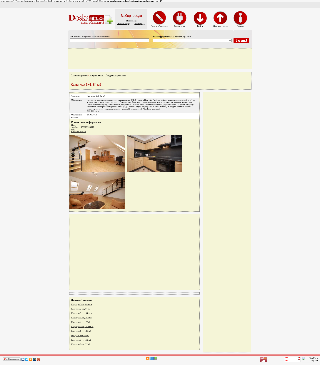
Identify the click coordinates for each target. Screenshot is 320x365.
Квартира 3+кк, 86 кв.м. (81, 304)
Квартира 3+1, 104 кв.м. (82, 313)
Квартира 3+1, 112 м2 (81, 340)
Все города (139, 23)
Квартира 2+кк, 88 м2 (81, 309)
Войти (200, 26)
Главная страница (79, 75)
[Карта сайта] (152, 360)
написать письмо (78, 131)
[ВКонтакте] (23, 359)
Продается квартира (80, 335)
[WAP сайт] (155, 360)
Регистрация (179, 26)
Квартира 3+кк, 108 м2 (81, 318)
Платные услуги (220, 26)
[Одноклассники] (31, 359)
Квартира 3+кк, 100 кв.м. (82, 326)
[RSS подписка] (148, 360)
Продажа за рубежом (116, 75)
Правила (240, 26)
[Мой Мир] (35, 359)
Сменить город (123, 23)
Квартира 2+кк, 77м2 (80, 344)
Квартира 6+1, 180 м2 (81, 331)
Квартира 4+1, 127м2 (80, 322)
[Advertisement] (160, 58)
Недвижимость (96, 75)
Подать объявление (159, 26)
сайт (73, 129)
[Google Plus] (39, 359)
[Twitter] (27, 359)
